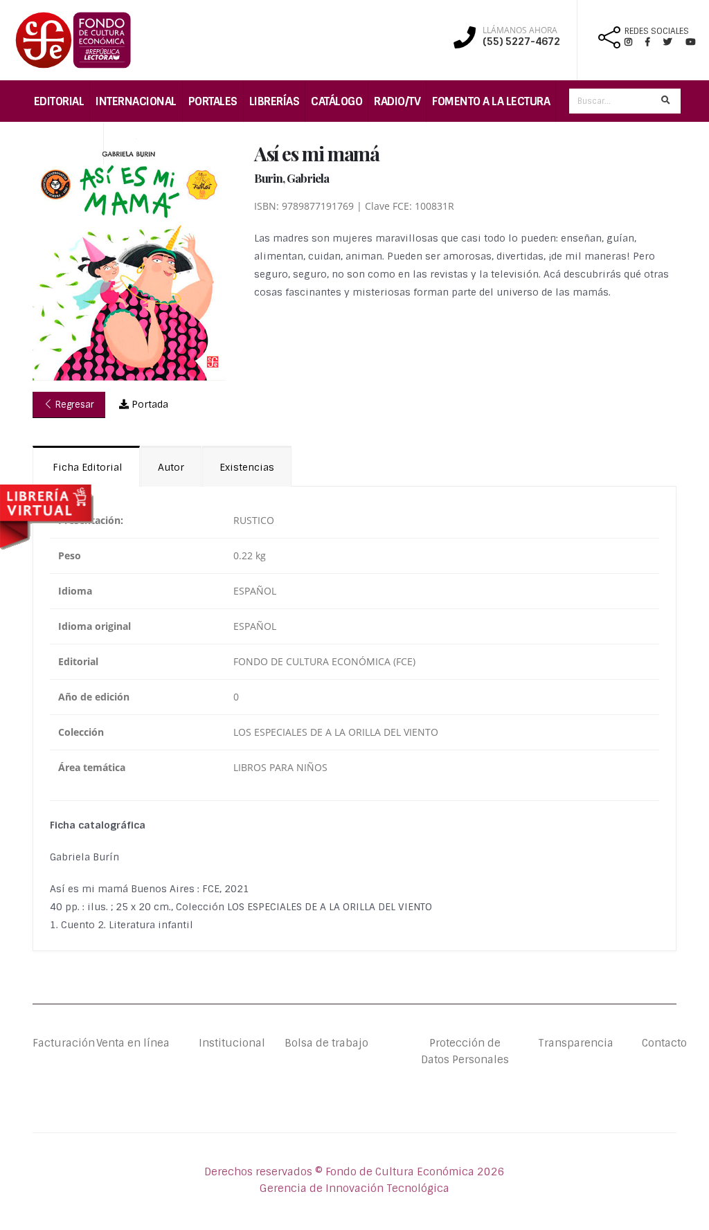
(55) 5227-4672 (521, 41)
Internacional (136, 101)
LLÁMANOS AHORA (520, 30)
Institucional (216, 1043)
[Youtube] (690, 42)
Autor (171, 467)
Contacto (659, 1043)
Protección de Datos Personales (465, 1051)
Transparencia (575, 1043)
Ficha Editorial (86, 467)
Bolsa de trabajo (326, 1043)
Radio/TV (397, 101)
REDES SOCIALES (657, 31)
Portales (212, 101)
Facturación (64, 1043)
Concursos (66, 143)
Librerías (274, 101)
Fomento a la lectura (491, 101)
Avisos (127, 143)
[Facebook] (653, 42)
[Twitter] (674, 42)
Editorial (59, 101)
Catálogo (336, 101)
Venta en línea (133, 1043)
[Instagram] (634, 42)
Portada (148, 404)
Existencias (246, 467)
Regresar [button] (73, 404)
